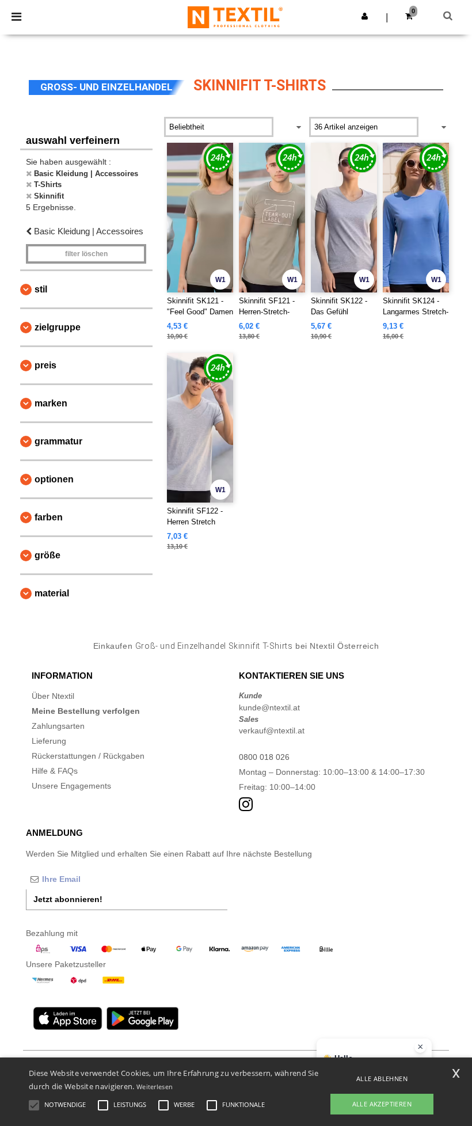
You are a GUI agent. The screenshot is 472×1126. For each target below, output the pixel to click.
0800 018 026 (264, 757)
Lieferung (49, 740)
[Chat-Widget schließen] (420, 1047)
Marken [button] (51, 403)
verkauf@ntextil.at (271, 730)
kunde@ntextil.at (269, 707)
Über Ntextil (53, 696)
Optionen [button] (54, 479)
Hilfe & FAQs (55, 770)
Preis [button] (45, 365)
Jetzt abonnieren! (67, 899)
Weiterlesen (154, 1086)
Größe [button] (47, 555)
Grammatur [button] (58, 441)
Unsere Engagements (71, 785)
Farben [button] (49, 517)
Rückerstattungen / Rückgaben (88, 755)
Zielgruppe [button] (58, 327)
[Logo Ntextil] (235, 16)
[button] (364, 16)
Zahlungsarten (58, 726)
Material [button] (52, 593)
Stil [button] (41, 289)
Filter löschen (86, 254)
